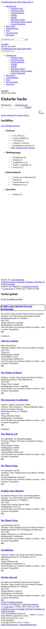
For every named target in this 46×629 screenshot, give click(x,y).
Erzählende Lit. (19, 162)
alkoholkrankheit (17, 280)
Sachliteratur (18, 157)
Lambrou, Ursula (19, 143)
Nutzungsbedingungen (28, 625)
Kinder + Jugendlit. (20, 165)
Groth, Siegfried (19, 138)
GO (26, 39)
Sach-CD (16, 167)
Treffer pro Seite (33, 289)
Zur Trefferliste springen (10, 126)
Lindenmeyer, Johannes (22, 145)
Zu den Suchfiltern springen (12, 299)
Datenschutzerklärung (9, 625)
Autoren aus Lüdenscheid (23, 177)
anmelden (4, 44)
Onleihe (16, 160)
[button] (42, 112)
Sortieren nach (6, 286)
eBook (15, 180)
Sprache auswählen (8, 46)
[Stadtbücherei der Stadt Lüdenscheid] (16, 2)
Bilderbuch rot (18, 185)
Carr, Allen (17, 136)
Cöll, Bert (17, 141)
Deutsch (16, 194)
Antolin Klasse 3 (19, 182)
